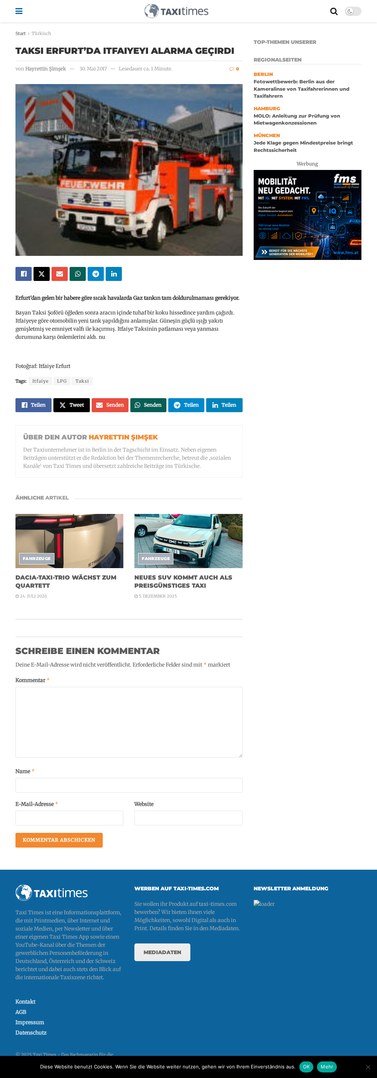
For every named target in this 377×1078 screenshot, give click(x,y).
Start (20, 33)
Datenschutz (31, 1032)
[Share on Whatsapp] (78, 274)
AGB (20, 1012)
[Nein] (367, 1067)
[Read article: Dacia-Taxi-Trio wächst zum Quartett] (69, 541)
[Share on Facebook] (23, 274)
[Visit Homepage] (176, 11)
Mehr (327, 1067)
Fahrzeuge (37, 558)
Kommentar (32, 680)
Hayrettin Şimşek (45, 69)
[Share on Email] (60, 274)
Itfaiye (40, 381)
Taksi (82, 381)
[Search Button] (334, 11)
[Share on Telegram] (96, 274)
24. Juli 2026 (33, 596)
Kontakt (25, 1001)
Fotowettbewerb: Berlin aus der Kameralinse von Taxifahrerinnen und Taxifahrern (301, 89)
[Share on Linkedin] (114, 274)
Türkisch (41, 33)
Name (25, 771)
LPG (62, 381)
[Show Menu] (18, 11)
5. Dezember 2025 (157, 596)
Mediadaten (162, 952)
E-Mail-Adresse (37, 803)
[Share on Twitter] (42, 274)
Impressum (29, 1022)
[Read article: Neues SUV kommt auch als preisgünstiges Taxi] (188, 541)
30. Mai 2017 (93, 69)
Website (144, 804)
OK (306, 1067)
